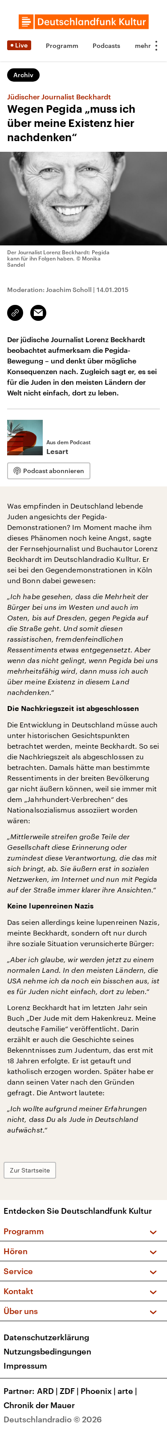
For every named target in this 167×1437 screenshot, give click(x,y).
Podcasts (106, 45)
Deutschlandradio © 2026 (53, 1419)
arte (127, 1391)
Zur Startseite (30, 1170)
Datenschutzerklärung (46, 1337)
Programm (62, 45)
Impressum (25, 1365)
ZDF (69, 1391)
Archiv (23, 75)
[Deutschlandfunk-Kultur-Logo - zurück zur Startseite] (84, 22)
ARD (47, 1391)
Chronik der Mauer (39, 1405)
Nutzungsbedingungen (47, 1351)
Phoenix (98, 1391)
